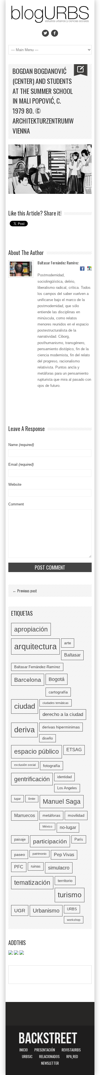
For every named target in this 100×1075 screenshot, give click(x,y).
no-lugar (68, 827)
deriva (24, 730)
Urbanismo (46, 911)
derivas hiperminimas (61, 727)
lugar (17, 798)
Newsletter (50, 1063)
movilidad (76, 815)
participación (50, 841)
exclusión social (25, 764)
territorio (65, 880)
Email (21, 464)
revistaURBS (71, 1050)
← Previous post (24, 590)
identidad (64, 777)
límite (31, 798)
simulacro (58, 868)
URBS (72, 909)
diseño (47, 738)
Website (14, 484)
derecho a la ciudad (62, 714)
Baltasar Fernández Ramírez (58, 262)
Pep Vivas (64, 854)
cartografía (58, 692)
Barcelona (27, 679)
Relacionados (49, 1056)
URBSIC (27, 1056)
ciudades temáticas (55, 703)
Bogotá (56, 679)
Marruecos (24, 815)
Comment (16, 504)
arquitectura (35, 646)
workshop (73, 919)
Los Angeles (67, 788)
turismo (69, 895)
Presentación (44, 1050)
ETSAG (74, 749)
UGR (19, 910)
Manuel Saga (62, 801)
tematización (32, 882)
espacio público (36, 751)
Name (21, 445)
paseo (19, 854)
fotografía (51, 765)
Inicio (23, 1050)
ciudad (24, 706)
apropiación (31, 629)
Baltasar (72, 655)
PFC (18, 866)
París (78, 839)
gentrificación (32, 779)
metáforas (51, 815)
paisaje (20, 839)
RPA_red (72, 1056)
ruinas (36, 866)
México (47, 826)
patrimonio (39, 853)
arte (67, 643)
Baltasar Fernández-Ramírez (37, 667)
